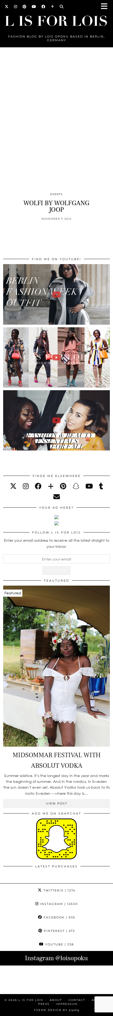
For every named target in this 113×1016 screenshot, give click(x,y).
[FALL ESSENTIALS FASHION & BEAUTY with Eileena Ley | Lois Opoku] (56, 420)
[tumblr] (101, 486)
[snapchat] (76, 486)
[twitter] (13, 486)
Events (56, 194)
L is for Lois (30, 1000)
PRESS (43, 1004)
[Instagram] (15, 6)
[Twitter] (7, 6)
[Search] (62, 6)
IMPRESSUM (67, 1004)
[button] (106, 7)
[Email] (56, 497)
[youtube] (89, 486)
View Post (56, 803)
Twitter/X (58, 890)
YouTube (59, 944)
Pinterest (59, 931)
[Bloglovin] (52, 6)
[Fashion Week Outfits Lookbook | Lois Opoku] (56, 357)
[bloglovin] (51, 486)
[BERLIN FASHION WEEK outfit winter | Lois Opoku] (56, 294)
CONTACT (77, 1000)
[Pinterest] (25, 6)
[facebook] (38, 486)
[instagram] (26, 486)
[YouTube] (34, 6)
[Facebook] (43, 6)
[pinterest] (63, 486)
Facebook (58, 917)
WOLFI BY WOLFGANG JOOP (56, 206)
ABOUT (56, 1000)
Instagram (58, 904)
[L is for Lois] (56, 18)
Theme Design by (56, 1010)
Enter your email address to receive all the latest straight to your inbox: (56, 543)
